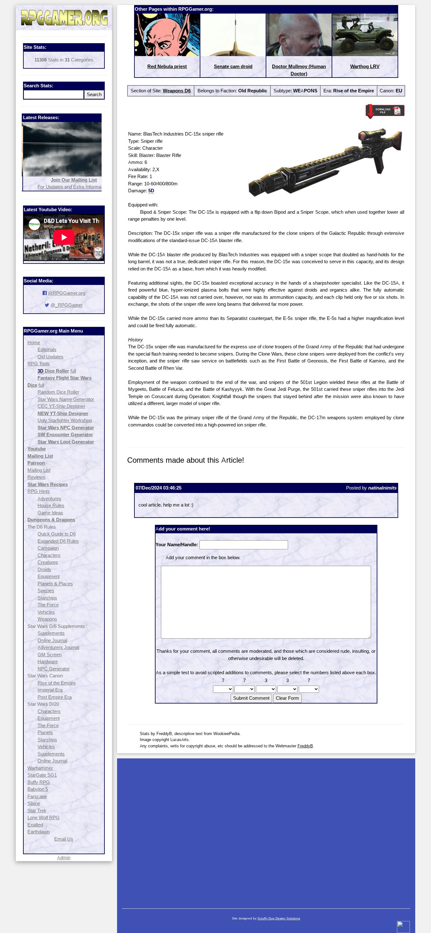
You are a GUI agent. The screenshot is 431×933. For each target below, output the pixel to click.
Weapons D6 (177, 91)
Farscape (37, 796)
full (73, 371)
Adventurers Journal (58, 647)
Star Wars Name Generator (66, 399)
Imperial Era (50, 690)
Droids (44, 569)
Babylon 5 (37, 789)
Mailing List (38, 470)
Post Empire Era (55, 697)
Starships (47, 598)
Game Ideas (50, 513)
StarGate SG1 (42, 775)
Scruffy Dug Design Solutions (278, 918)
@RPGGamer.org (66, 293)
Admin (63, 858)
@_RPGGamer (66, 305)
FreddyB (305, 745)
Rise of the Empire (57, 683)
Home (33, 342)
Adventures (49, 498)
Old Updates (50, 357)
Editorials (47, 349)
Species (46, 591)
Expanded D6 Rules (58, 541)
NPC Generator (54, 669)
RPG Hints (38, 491)
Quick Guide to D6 (57, 534)
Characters (49, 555)
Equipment (49, 576)
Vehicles (46, 612)
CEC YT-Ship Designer (61, 406)
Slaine (33, 803)
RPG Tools (38, 364)
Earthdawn (38, 832)
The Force (48, 605)
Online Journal (52, 640)
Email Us (63, 839)
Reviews (36, 477)
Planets (45, 732)
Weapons (47, 619)
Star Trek (36, 811)
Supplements (51, 633)
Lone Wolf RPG (43, 817)
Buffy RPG (38, 782)
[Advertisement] (266, 830)
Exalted (35, 825)
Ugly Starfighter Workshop (65, 420)
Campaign (48, 548)
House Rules (51, 505)
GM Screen (50, 655)
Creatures (48, 562)
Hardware (48, 661)
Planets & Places (55, 584)
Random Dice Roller (58, 392)
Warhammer (40, 768)
